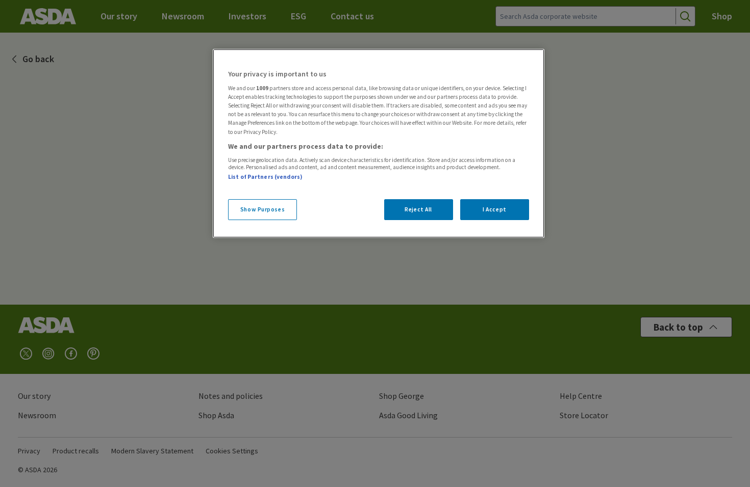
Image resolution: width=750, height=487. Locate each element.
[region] (378, 143)
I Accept (495, 209)
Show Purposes (262, 209)
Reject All (418, 209)
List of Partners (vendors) (265, 176)
